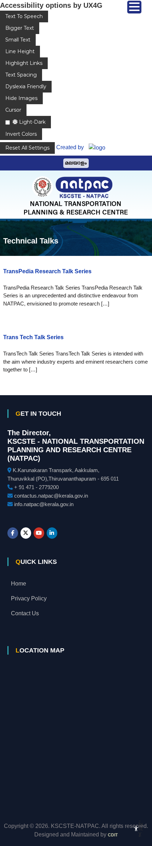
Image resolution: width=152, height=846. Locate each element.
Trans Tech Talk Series (33, 337)
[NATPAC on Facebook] (12, 533)
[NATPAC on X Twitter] (26, 533)
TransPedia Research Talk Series (47, 271)
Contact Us (25, 613)
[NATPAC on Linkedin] (52, 533)
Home (18, 584)
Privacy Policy (29, 598)
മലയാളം (76, 163)
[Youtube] (39, 533)
